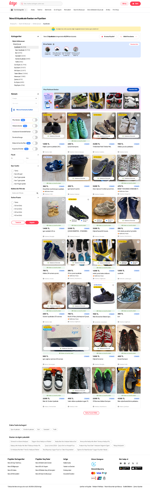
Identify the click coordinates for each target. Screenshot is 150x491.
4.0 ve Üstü (18, 212)
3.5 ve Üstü (18, 209)
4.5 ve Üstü (18, 215)
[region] (91, 51)
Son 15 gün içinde (20, 184)
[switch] (35, 119)
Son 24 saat (18, 174)
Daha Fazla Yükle (91, 413)
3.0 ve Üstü (18, 206)
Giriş (124, 4)
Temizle (18, 222)
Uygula (32, 222)
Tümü (16, 171)
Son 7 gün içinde (19, 180)
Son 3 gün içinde (19, 177)
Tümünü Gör (134, 44)
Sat (136, 4)
